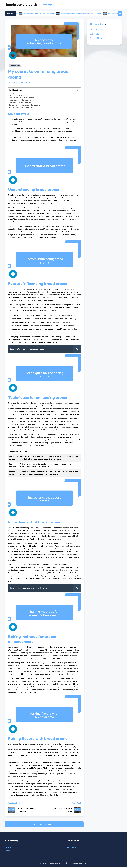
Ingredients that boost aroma (20, 102)
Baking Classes (96, 34)
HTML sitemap (70, 847)
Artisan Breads (15, 65)
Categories (9, 847)
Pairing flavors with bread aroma (21, 107)
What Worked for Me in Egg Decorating (18, 13)
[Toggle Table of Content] (77, 90)
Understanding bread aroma (19, 95)
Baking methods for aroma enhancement (24, 105)
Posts (7, 851)
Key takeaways (17, 93)
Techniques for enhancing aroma (21, 100)
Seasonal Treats (96, 38)
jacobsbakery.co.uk (21, 5)
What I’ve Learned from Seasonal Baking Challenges (60, 13)
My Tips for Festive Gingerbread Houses (102, 13)
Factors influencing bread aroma (21, 98)
